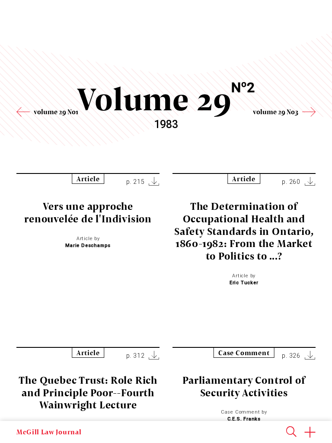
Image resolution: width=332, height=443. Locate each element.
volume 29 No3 (275, 111)
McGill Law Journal (48, 432)
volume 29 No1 (56, 111)
